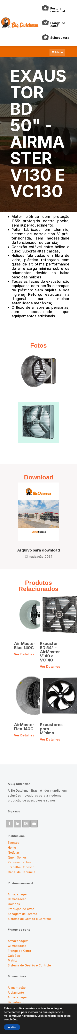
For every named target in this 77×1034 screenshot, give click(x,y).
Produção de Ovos (21, 909)
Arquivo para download (38, 550)
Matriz (12, 960)
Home (12, 847)
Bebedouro (16, 1002)
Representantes (19, 862)
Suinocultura (59, 37)
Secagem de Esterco (22, 914)
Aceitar (12, 1027)
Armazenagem (18, 894)
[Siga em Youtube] (34, 823)
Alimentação (17, 987)
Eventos (13, 842)
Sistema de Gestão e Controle (29, 919)
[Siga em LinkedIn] (17, 823)
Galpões (14, 904)
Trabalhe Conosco (21, 867)
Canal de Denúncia (21, 872)
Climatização (17, 899)
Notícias (14, 852)
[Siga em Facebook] (9, 823)
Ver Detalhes (24, 654)
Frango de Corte (19, 950)
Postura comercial (57, 10)
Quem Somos (17, 857)
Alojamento (16, 992)
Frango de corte (57, 24)
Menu (58, 52)
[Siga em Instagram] (26, 823)
